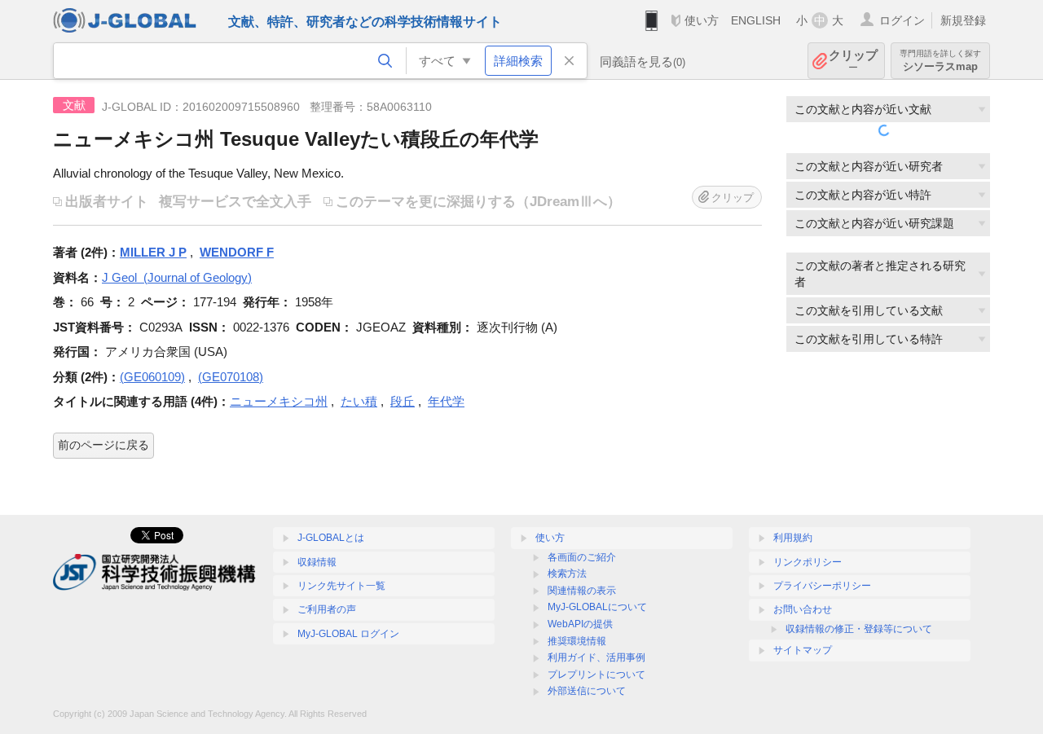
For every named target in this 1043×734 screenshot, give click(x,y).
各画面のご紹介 (582, 557)
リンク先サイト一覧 (341, 585)
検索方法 (567, 573)
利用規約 (792, 537)
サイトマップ (802, 650)
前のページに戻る (103, 444)
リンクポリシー (807, 562)
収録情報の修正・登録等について (859, 629)
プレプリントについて (596, 674)
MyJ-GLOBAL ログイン (348, 634)
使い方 (701, 20)
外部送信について (587, 691)
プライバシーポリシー (822, 585)
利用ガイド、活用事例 (596, 657)
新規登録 (963, 20)
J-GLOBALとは (330, 537)
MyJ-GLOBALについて (597, 607)
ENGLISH (756, 20)
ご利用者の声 (326, 609)
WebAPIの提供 (580, 624)
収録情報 (317, 562)
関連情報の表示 (582, 590)
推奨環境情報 (577, 641)
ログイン (902, 20)
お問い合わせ (802, 609)
